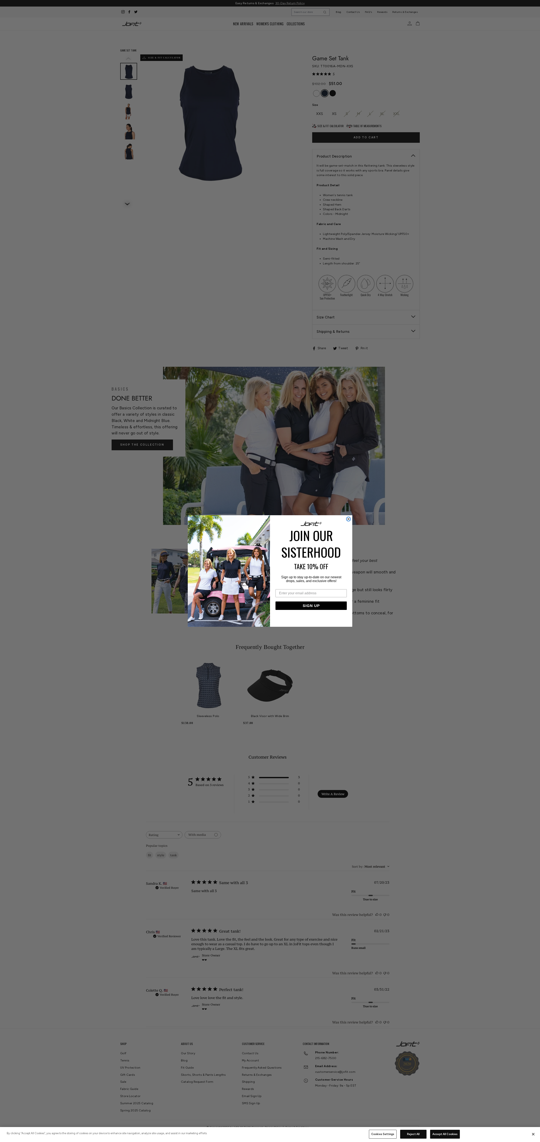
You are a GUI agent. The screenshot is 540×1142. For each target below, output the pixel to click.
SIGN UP (311, 606)
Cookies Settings (382, 1134)
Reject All (413, 1134)
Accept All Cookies (445, 1134)
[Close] (533, 1134)
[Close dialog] (348, 519)
